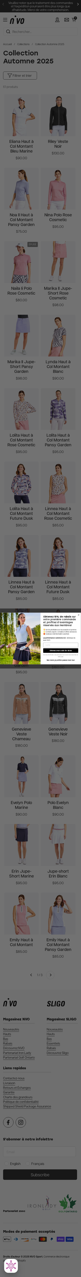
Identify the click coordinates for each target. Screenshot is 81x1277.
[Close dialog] (78, 614)
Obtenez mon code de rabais (61, 650)
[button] (11, 1266)
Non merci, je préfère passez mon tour (61, 660)
